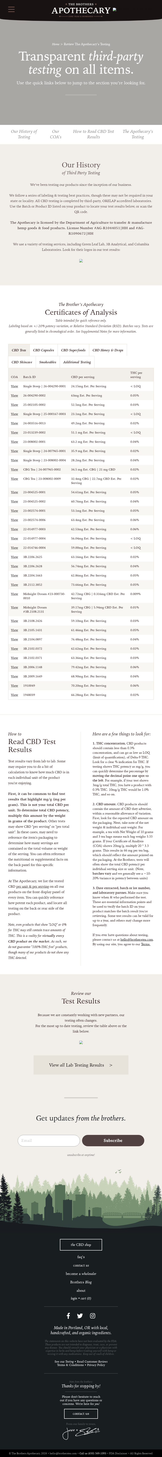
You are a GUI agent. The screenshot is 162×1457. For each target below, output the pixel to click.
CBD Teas (19, 350)
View (14, 386)
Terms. (145, 944)
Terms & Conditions (70, 1365)
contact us (81, 1413)
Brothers (81, 1282)
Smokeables (47, 362)
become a (81, 1274)
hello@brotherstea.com (136, 939)
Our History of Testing (24, 134)
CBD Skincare (22, 362)
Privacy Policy (96, 1365)
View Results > (81, 1065)
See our (64, 1361)
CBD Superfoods (73, 350)
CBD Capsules (43, 350)
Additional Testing (77, 362)
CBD (81, 1244)
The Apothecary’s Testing (138, 134)
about (81, 1290)
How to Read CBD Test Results (93, 134)
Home (55, 44)
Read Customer (92, 1361)
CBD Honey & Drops (108, 350)
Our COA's (55, 134)
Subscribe (113, 1140)
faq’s (81, 1257)
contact (81, 1265)
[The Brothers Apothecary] (81, 10)
